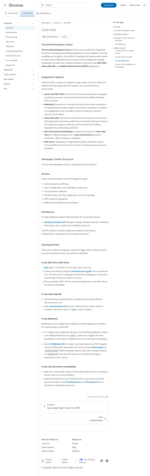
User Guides (13, 13)
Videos (123, 5)
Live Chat (45, 443)
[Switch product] (5, 5)
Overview (57, 23)
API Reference (45, 13)
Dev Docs (29, 13)
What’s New (135, 5)
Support (110, 5)
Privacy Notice (48, 461)
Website (75, 451)
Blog (74, 447)
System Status (47, 451)
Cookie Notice (65, 461)
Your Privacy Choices (87, 461)
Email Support (47, 447)
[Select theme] (145, 5)
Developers (45, 23)
